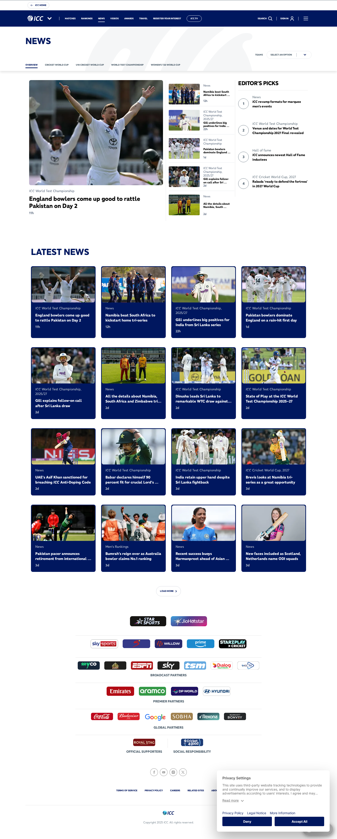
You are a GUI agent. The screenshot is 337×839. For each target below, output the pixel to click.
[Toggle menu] (305, 18)
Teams (259, 54)
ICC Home (40, 5)
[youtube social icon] (164, 772)
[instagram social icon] (173, 772)
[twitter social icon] (183, 772)
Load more (167, 591)
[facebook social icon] (154, 772)
